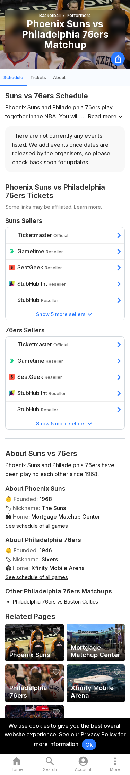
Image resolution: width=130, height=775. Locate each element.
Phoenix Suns (22, 107)
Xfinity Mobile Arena (58, 568)
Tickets (38, 77)
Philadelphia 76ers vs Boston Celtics (55, 602)
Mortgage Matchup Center (65, 516)
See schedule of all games (36, 526)
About (59, 77)
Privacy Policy (99, 734)
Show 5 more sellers (61, 314)
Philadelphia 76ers (76, 107)
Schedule (13, 77)
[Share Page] (118, 59)
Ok (89, 744)
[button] (115, 764)
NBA (50, 116)
